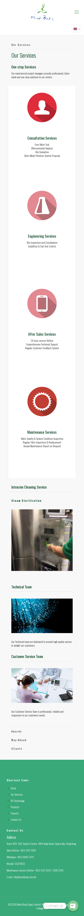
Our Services (17, 794)
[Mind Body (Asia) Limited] (42, 11)
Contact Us (16, 819)
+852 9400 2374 (25, 857)
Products (15, 807)
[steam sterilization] (42, 540)
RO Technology (17, 801)
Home (13, 788)
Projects (15, 813)
